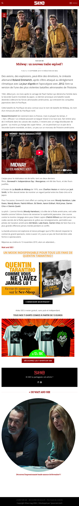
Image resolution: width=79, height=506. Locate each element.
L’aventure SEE (21, 500)
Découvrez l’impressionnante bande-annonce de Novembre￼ (38, 474)
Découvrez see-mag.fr (37, 500)
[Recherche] (2, 3)
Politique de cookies (55, 500)
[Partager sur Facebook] (38, 382)
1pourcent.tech (56, 503)
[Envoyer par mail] (41, 382)
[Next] (75, 440)
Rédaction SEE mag (51, 71)
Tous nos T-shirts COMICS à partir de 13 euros (38, 315)
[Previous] (1, 440)
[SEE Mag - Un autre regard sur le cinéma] (39, 3)
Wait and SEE (39, 61)
